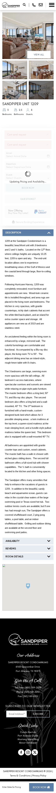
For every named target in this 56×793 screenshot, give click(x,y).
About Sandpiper (28, 742)
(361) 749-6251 (32, 691)
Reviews (11, 548)
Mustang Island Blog (28, 739)
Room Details (14, 556)
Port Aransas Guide (28, 735)
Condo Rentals (28, 732)
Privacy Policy (39, 775)
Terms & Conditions (20, 775)
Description (13, 232)
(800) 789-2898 (33, 687)
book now (40, 787)
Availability (12, 540)
